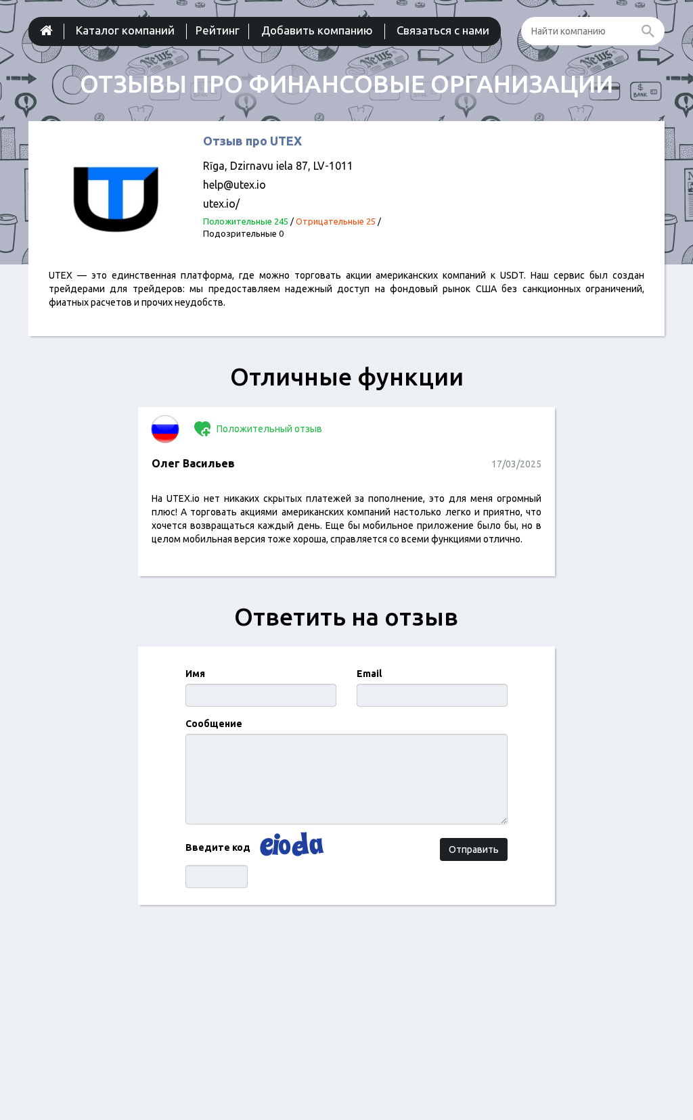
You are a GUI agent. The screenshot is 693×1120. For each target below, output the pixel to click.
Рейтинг (218, 30)
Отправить (474, 849)
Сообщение (213, 723)
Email (369, 673)
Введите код (217, 847)
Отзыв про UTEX (252, 140)
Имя (195, 673)
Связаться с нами (443, 30)
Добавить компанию (317, 30)
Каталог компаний (125, 30)
